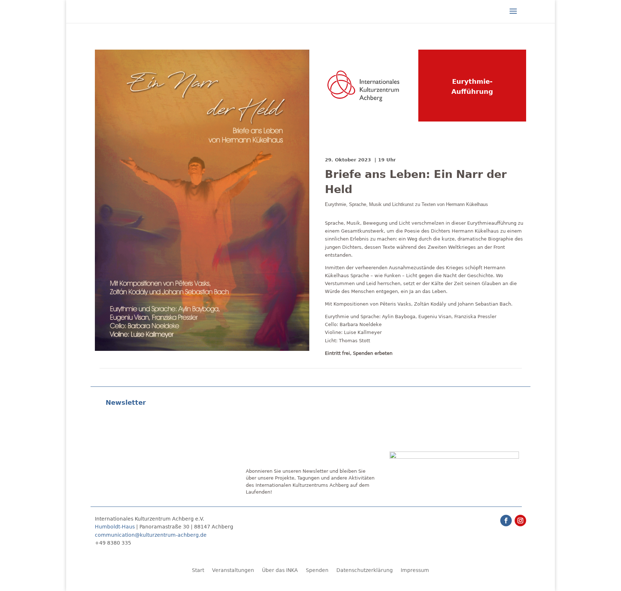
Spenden (317, 570)
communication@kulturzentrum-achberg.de (151, 535)
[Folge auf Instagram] (520, 520)
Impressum (415, 570)
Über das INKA (280, 570)
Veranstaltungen (233, 570)
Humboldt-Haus (115, 527)
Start (198, 570)
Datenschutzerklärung (364, 570)
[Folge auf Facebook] (506, 520)
